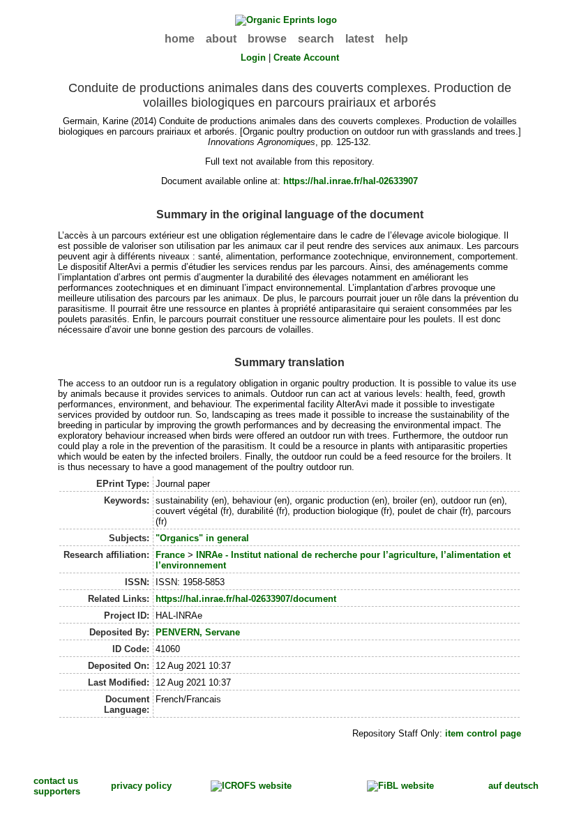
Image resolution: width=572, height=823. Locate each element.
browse (267, 39)
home (180, 39)
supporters (56, 791)
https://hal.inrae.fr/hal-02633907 (350, 181)
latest (359, 39)
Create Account (306, 57)
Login (253, 57)
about (221, 39)
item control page (483, 733)
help (396, 39)
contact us (55, 781)
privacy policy (141, 785)
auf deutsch (513, 785)
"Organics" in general (202, 538)
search (316, 39)
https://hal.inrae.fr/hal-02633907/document (246, 599)
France (170, 555)
